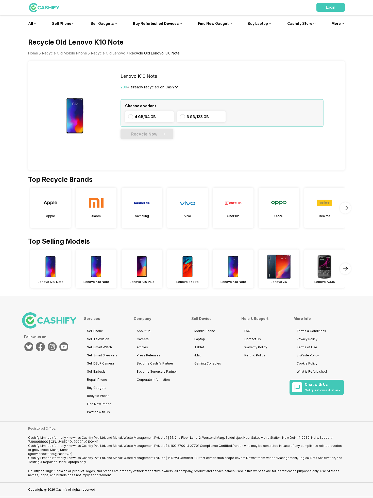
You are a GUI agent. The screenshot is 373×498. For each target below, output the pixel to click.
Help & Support (254, 318)
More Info (302, 318)
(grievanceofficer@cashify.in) (50, 454)
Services (92, 318)
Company (142, 318)
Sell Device (201, 318)
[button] (330, 7)
